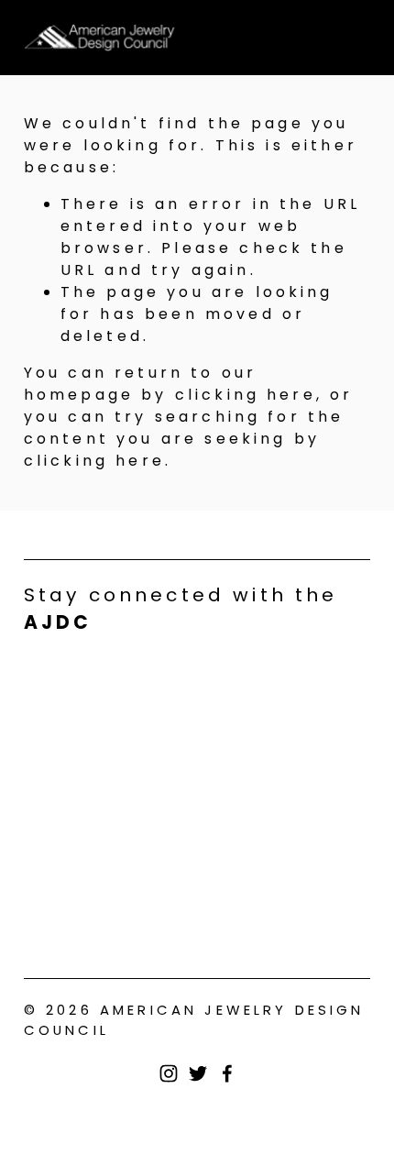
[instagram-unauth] (168, 1073)
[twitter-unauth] (198, 1073)
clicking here (245, 394)
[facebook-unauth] (227, 1073)
